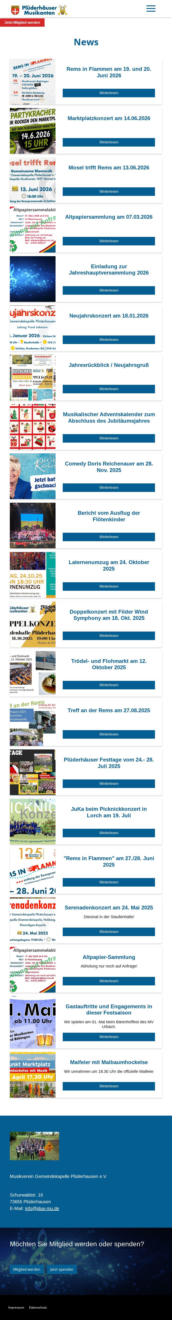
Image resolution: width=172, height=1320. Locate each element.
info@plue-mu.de (42, 1208)
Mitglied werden (26, 1269)
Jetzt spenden (61, 1269)
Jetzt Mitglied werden (22, 22)
